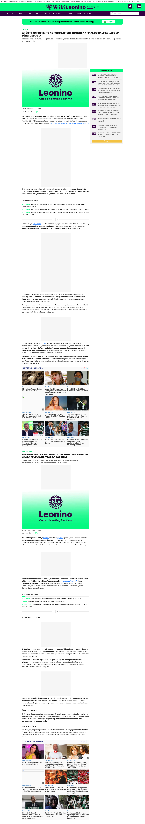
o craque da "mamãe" (69, 581)
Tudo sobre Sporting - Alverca (42, 1)
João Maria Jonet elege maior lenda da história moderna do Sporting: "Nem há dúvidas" (108, 97)
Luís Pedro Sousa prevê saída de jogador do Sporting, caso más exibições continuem (109, 90)
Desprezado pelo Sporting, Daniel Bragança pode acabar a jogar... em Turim (109, 119)
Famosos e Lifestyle (86, 13)
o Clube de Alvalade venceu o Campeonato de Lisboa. (70, 123)
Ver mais (107, 141)
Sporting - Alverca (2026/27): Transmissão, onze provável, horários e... (108, 127)
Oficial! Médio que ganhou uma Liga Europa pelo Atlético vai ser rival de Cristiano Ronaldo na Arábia (109, 83)
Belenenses (37, 224)
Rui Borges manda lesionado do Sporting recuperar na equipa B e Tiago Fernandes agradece (109, 105)
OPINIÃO (69, 13)
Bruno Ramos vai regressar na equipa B (103, 1)
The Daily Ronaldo (52, 13)
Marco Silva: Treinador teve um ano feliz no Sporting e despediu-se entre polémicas (60, 209)
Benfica (46, 538)
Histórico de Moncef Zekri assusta (81, 1)
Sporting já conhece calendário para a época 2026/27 (46, 601)
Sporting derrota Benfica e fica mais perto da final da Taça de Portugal (56, 598)
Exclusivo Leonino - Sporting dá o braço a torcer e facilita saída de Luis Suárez (110, 134)
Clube (20, 13)
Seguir (110, 22)
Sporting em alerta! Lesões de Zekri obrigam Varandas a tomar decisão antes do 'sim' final (109, 112)
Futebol (9, 13)
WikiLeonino (33, 13)
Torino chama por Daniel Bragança (61, 1)
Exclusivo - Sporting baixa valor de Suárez (20, 1)
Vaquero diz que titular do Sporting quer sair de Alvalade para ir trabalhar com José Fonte (109, 75)
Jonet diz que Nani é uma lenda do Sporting (128, 1)
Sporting (43, 343)
